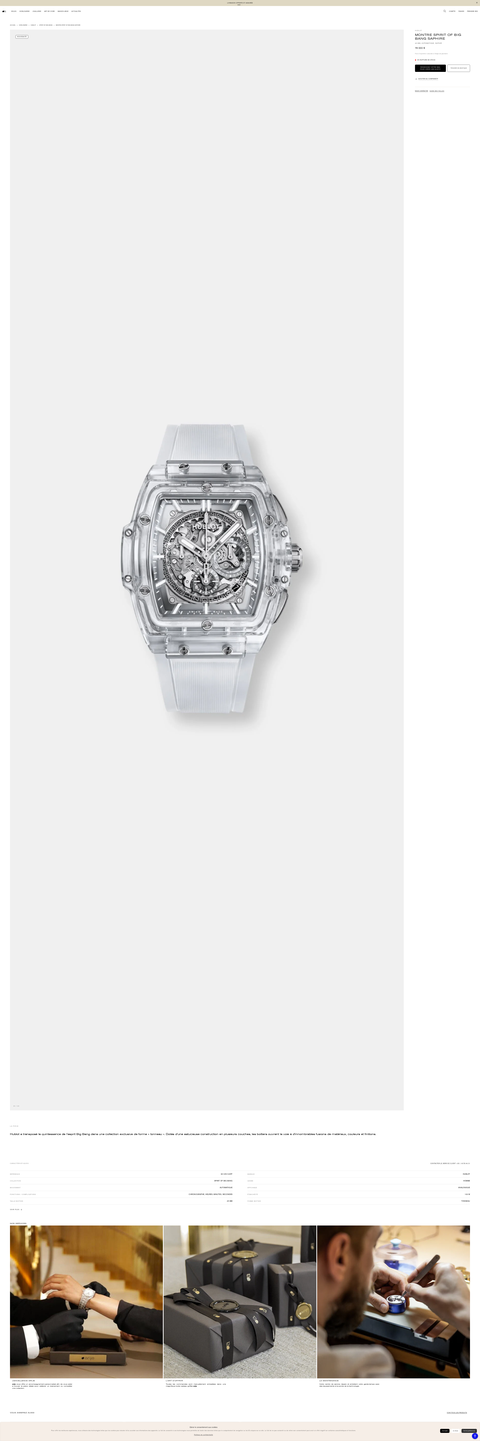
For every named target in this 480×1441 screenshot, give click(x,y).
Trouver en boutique (458, 68)
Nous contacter (421, 91)
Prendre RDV (472, 11)
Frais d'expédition (421, 53)
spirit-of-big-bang (45, 25)
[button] (24, 11)
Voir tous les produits (457, 1413)
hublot (33, 25)
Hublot (418, 30)
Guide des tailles (437, 91)
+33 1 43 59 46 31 (463, 1163)
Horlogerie (23, 25)
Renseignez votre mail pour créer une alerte (430, 68)
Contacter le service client (443, 1163)
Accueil (13, 25)
